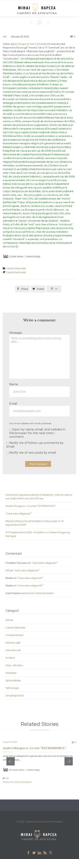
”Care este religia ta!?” (19, 513)
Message (15, 332)
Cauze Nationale (16, 272)
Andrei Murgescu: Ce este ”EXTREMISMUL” (31, 505)
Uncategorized (15, 695)
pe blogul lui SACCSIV (28, 43)
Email (13, 403)
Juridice (10, 657)
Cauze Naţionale (16, 268)
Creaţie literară (14, 635)
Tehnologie (12, 687)
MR (5, 36)
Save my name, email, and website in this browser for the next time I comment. (37, 433)
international (13, 650)
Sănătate (11, 672)
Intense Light (13, 642)
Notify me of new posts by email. (33, 452)
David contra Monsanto (40, 593)
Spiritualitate (13, 680)
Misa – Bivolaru (14, 665)
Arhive (9, 619)
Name (13, 384)
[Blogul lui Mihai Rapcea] (37, 8)
